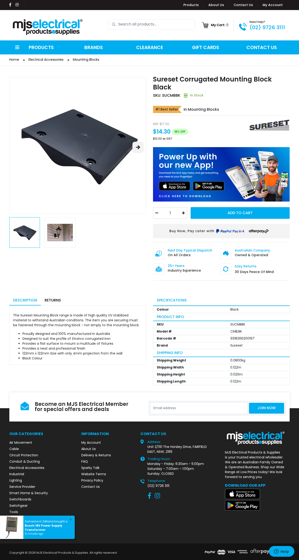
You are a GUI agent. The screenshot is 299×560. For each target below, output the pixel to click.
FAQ (84, 461)
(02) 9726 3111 (267, 27)
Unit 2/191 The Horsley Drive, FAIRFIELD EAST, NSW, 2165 (177, 449)
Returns (53, 300)
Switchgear (18, 505)
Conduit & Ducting (24, 461)
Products (191, 5)
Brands (93, 47)
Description (25, 300)
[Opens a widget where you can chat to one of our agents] (281, 552)
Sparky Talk (90, 467)
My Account (273, 5)
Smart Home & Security (28, 493)
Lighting (15, 480)
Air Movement (20, 442)
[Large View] (78, 145)
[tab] (25, 301)
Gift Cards (205, 47)
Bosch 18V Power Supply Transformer (43, 528)
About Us (216, 5)
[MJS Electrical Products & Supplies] (48, 27)
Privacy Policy (92, 480)
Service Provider (22, 486)
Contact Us (243, 5)
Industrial (16, 474)
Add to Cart (240, 213)
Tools (13, 512)
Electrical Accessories (26, 467)
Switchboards (20, 499)
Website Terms (93, 474)
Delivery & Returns (96, 455)
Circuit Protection (23, 455)
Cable (14, 449)
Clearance (149, 47)
